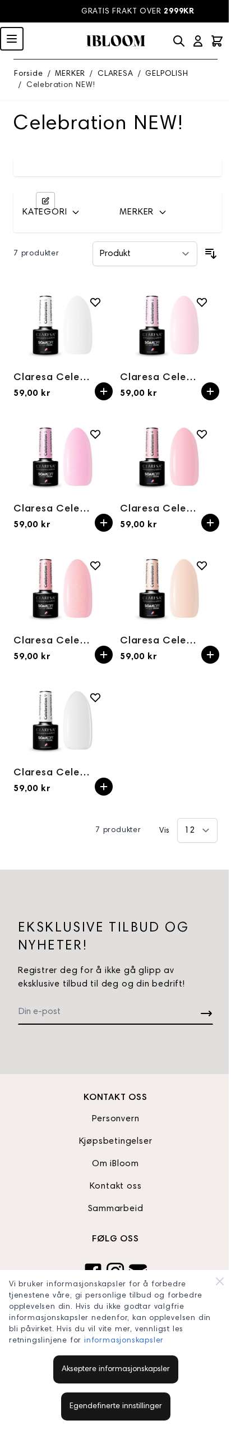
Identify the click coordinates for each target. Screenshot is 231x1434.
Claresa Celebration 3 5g (54, 509)
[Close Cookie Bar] (220, 1281)
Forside (28, 74)
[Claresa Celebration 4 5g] (169, 456)
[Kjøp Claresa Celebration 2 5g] (210, 391)
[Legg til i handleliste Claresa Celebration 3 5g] (95, 434)
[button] (64, 212)
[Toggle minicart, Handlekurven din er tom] (217, 41)
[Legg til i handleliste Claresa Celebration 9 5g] (95, 697)
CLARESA (115, 74)
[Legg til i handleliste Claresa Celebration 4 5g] (202, 434)
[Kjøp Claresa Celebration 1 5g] (104, 391)
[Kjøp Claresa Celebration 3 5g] (104, 523)
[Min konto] (198, 41)
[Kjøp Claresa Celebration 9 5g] (104, 787)
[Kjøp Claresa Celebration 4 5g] (210, 523)
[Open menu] (12, 39)
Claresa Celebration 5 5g (54, 641)
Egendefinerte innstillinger (116, 1406)
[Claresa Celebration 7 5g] (169, 588)
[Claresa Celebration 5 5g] (62, 588)
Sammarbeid (116, 1208)
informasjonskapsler (124, 1341)
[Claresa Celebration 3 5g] (62, 456)
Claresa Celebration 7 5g (160, 641)
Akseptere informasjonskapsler (116, 1369)
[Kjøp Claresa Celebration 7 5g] (210, 655)
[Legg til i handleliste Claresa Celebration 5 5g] (95, 565)
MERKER (70, 74)
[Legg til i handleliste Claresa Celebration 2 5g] (202, 302)
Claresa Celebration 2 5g (160, 378)
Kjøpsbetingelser (116, 1141)
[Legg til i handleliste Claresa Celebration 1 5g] (95, 302)
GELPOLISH (166, 74)
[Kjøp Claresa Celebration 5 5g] (104, 655)
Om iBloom (115, 1163)
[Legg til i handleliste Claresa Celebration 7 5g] (202, 565)
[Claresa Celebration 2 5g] (169, 324)
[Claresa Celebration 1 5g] (62, 324)
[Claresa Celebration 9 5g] (62, 720)
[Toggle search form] (179, 41)
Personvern (116, 1119)
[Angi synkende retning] (211, 254)
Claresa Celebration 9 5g (54, 773)
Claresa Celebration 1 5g (54, 378)
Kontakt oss (116, 1186)
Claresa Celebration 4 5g (160, 509)
